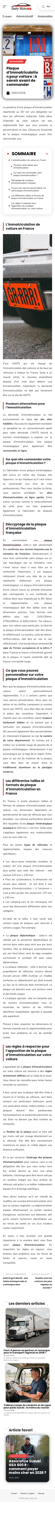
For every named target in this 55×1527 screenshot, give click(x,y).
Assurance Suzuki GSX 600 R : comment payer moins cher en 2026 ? (27, 1467)
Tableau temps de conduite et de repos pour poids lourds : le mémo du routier (27, 1406)
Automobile (16, 61)
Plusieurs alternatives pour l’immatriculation (25, 166)
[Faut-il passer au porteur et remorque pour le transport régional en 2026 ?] (27, 1327)
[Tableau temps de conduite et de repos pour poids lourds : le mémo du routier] (27, 1382)
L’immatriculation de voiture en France (28, 160)
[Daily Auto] (21, 6)
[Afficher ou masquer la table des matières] (42, 153)
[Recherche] (43, 6)
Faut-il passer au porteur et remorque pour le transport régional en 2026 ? (27, 1351)
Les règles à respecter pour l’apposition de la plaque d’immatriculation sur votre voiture (27, 206)
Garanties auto (18, 1456)
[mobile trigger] (5, 6)
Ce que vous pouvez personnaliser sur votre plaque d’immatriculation (28, 189)
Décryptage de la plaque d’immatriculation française (23, 181)
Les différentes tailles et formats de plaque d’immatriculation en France (27, 197)
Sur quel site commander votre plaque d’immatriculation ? (27, 174)
